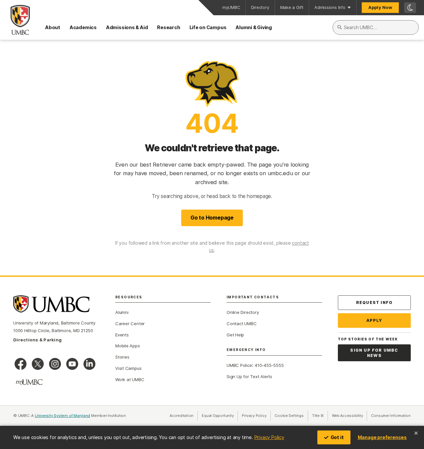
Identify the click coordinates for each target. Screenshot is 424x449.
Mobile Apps (127, 345)
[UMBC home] (15, 20)
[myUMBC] (29, 382)
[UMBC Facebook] (20, 364)
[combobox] (376, 27)
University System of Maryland (62, 415)
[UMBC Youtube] (72, 364)
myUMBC (231, 7)
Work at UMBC (129, 379)
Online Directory (243, 312)
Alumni (122, 312)
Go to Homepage (212, 217)
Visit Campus (128, 368)
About (52, 27)
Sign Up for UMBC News (374, 353)
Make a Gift (292, 7)
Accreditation (181, 415)
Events (122, 334)
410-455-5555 (269, 365)
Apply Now (380, 7)
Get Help (235, 334)
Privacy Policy (269, 437)
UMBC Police (239, 365)
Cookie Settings (289, 415)
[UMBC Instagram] (55, 364)
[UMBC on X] (37, 364)
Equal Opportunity (220, 415)
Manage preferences (382, 437)
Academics (83, 27)
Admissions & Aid (127, 27)
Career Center (130, 323)
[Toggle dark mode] (410, 7)
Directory (260, 7)
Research (168, 27)
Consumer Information (391, 415)
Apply (374, 320)
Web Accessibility (349, 415)
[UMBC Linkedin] (89, 364)
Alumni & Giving (254, 27)
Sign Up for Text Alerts (249, 376)
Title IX (320, 415)
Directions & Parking (37, 339)
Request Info (374, 302)
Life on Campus (208, 27)
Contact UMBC (241, 323)
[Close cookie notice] (416, 433)
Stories (122, 357)
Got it (337, 437)
